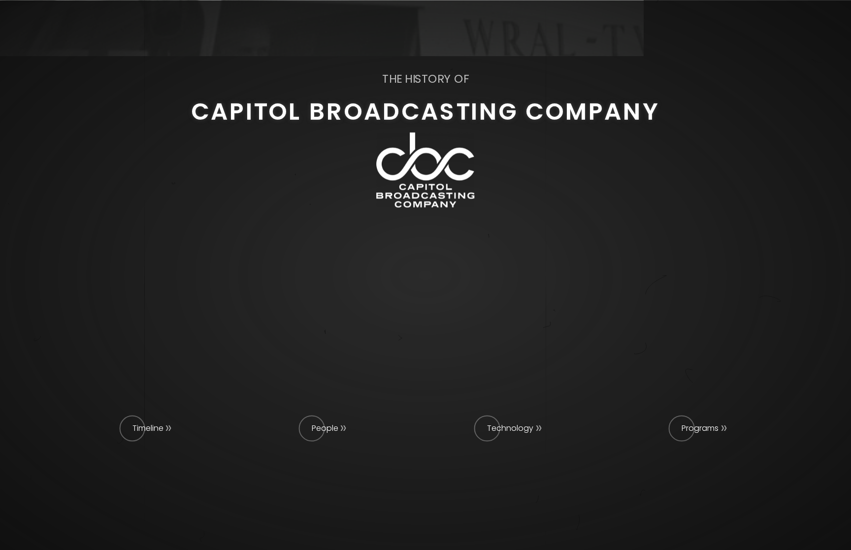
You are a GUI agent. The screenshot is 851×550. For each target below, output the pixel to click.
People (325, 428)
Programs (700, 428)
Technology (510, 428)
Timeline (148, 428)
